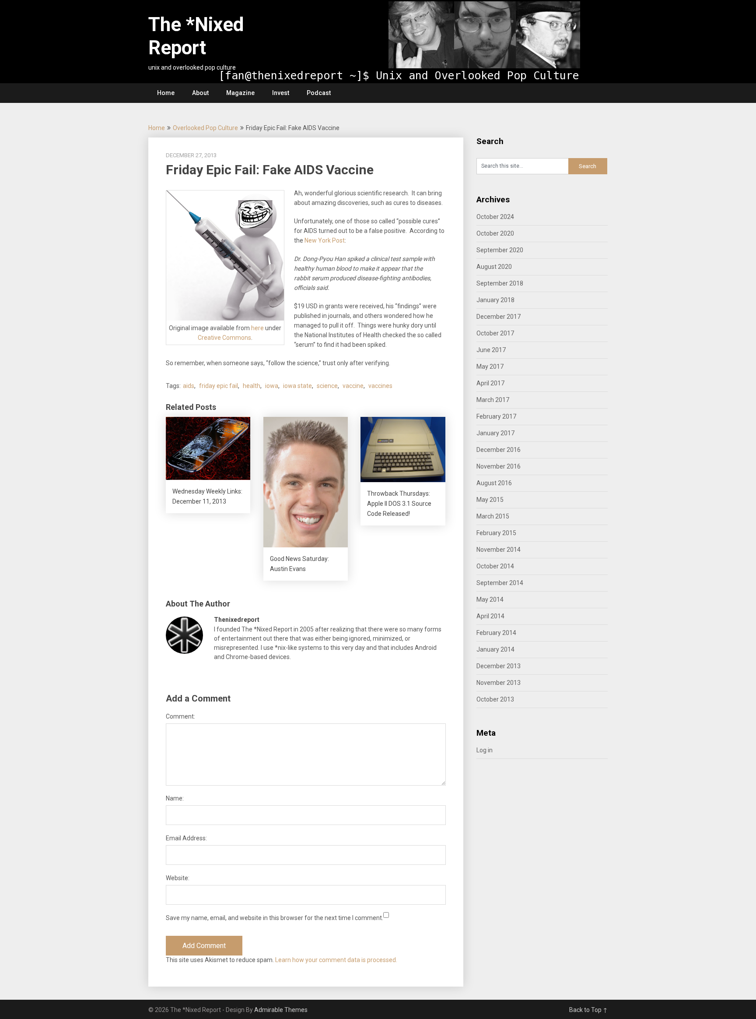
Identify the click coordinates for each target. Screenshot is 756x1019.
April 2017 (490, 383)
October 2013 (495, 699)
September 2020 (499, 250)
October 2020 (495, 233)
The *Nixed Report (196, 36)
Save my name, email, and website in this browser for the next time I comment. (274, 917)
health (251, 385)
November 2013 (498, 682)
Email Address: (186, 838)
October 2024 (495, 216)
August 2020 (494, 266)
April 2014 (490, 616)
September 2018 (499, 283)
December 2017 (498, 316)
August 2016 (494, 483)
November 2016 (498, 466)
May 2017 (490, 366)
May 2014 (490, 599)
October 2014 (495, 566)
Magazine (240, 92)
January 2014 (495, 649)
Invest (280, 92)
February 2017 (496, 416)
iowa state (297, 385)
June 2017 (491, 349)
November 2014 (498, 549)
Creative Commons (224, 337)
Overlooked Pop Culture (205, 127)
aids (188, 385)
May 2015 (490, 499)
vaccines (380, 385)
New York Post (324, 240)
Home (166, 92)
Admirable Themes (281, 1009)
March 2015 (492, 516)
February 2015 (496, 532)
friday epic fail (218, 385)
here (257, 327)
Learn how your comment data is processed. (336, 959)
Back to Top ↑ (588, 1009)
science (327, 385)
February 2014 (496, 632)
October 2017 (495, 333)
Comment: (180, 716)
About (200, 92)
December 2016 (498, 449)
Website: (177, 877)
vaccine (353, 385)
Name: (175, 798)
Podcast (319, 92)
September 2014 (499, 582)
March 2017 (492, 399)
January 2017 (495, 433)
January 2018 (495, 299)
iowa (271, 385)
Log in (484, 750)
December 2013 (498, 666)
